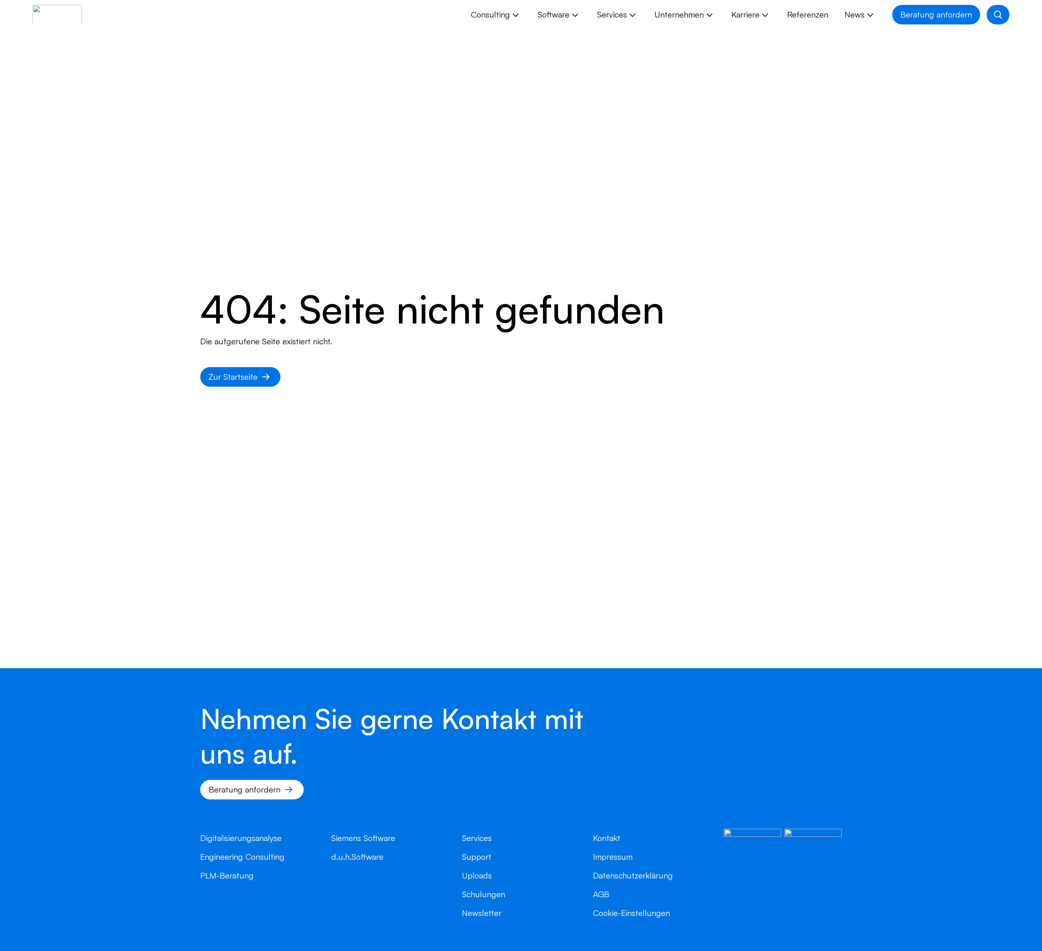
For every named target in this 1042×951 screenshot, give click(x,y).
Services (477, 838)
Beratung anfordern (936, 14)
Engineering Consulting (242, 857)
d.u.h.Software (357, 857)
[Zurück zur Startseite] (57, 15)
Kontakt (606, 838)
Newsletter (481, 913)
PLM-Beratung (227, 875)
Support (476, 857)
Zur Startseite (233, 377)
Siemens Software (363, 838)
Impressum (613, 857)
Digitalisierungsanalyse (241, 838)
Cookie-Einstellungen (631, 913)
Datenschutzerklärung (633, 875)
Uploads (477, 875)
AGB (601, 894)
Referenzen (807, 14)
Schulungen (483, 894)
